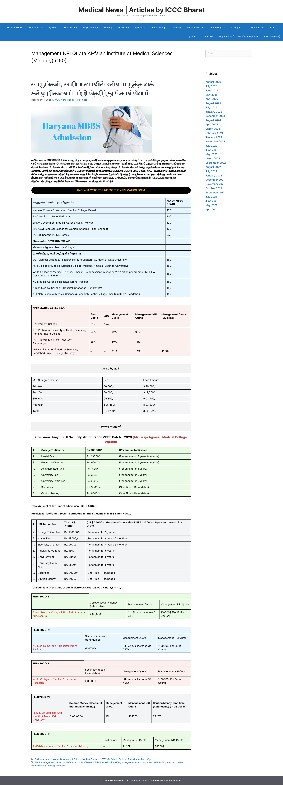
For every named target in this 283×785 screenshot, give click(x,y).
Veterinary (176, 27)
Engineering (158, 27)
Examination (193, 27)
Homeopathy (70, 27)
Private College (118, 759)
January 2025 (213, 111)
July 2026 (211, 86)
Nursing (108, 27)
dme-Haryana (52, 759)
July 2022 (211, 171)
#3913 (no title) (272, 36)
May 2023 (211, 154)
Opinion (191, 36)
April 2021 (211, 209)
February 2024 (214, 133)
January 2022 (213, 175)
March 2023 (212, 158)
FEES (37, 762)
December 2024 (215, 115)
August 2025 (213, 103)
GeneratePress (174, 780)
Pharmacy (123, 27)
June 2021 (211, 200)
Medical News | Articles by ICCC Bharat (141, 10)
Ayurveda (53, 27)
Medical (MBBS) (15, 27)
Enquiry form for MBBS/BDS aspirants (238, 36)
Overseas (255, 27)
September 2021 (215, 192)
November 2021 (215, 184)
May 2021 (211, 205)
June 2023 (211, 150)
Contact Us (207, 36)
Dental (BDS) (36, 27)
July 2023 (211, 145)
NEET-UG (105, 759)
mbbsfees (148, 762)
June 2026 (211, 90)
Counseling (216, 27)
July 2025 (211, 107)
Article (272, 27)
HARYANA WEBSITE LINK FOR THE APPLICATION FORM (111, 190)
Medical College (90, 759)
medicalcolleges (175, 762)
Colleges (235, 27)
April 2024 (211, 124)
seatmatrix (61, 765)
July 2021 (211, 196)
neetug (51, 765)
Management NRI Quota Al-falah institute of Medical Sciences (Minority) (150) (80, 762)
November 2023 (215, 141)
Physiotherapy (90, 27)
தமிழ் (148, 759)
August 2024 (213, 120)
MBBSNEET (159, 762)
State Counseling (136, 759)
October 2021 (213, 188)
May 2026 (211, 94)
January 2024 (213, 137)
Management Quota (131, 762)
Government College (70, 759)
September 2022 (215, 162)
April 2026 (211, 98)
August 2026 (213, 81)
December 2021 (214, 179)
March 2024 (212, 128)
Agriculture (140, 27)
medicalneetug (38, 765)
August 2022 (213, 167)
